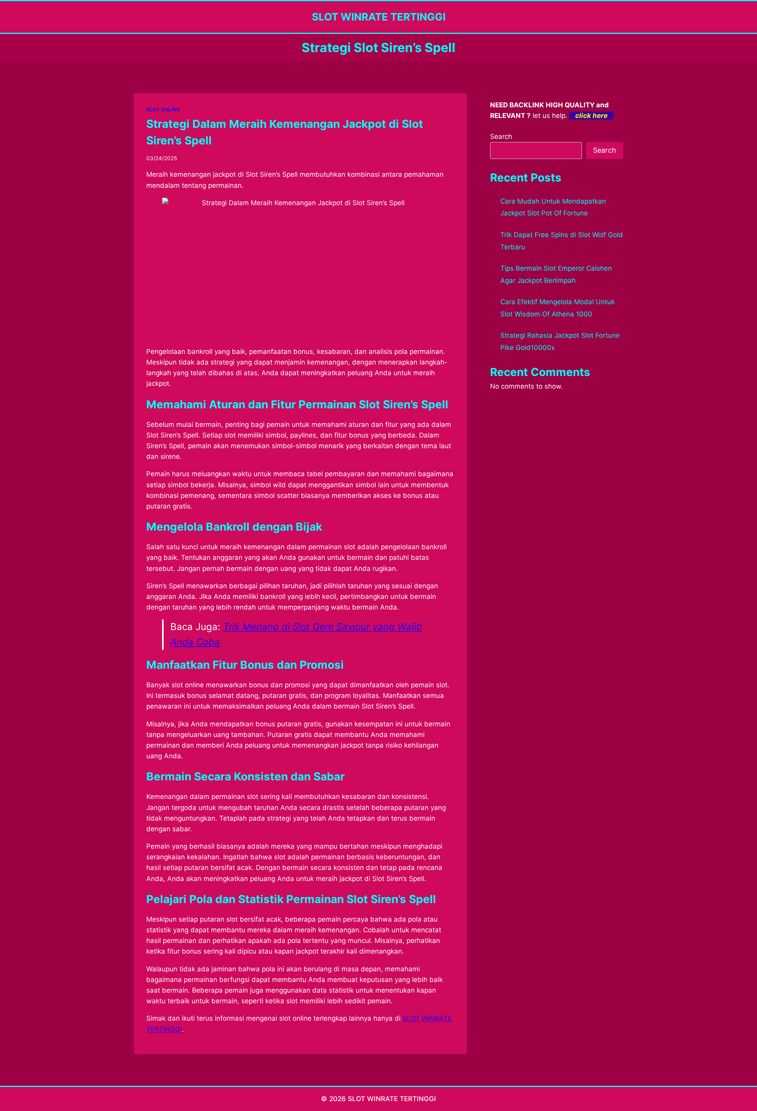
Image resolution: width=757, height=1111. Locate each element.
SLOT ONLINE (163, 109)
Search (501, 136)
